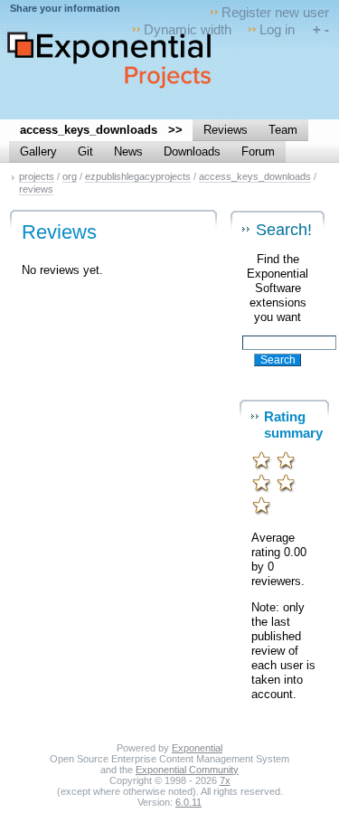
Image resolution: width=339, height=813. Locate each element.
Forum (258, 151)
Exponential (197, 747)
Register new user (275, 12)
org (69, 176)
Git (85, 151)
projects (36, 176)
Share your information (65, 8)
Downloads (192, 151)
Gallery (38, 151)
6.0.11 (188, 802)
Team (282, 130)
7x (225, 780)
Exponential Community (187, 769)
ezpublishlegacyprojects (138, 176)
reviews (36, 189)
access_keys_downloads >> (101, 130)
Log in (277, 29)
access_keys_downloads (255, 176)
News (128, 151)
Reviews (225, 130)
